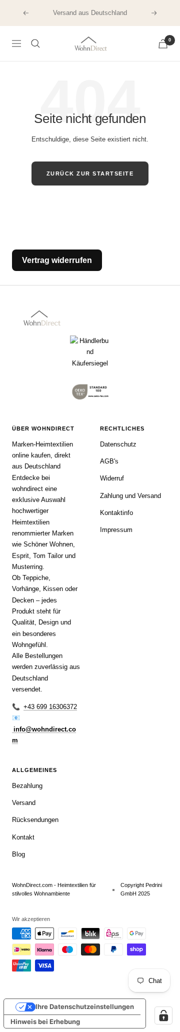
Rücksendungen (35, 820)
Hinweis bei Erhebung (45, 1022)
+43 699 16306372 (50, 706)
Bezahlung (27, 786)
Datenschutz (118, 444)
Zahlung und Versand (130, 496)
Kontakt (23, 837)
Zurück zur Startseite (90, 173)
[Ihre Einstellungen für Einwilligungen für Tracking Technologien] (163, 1015)
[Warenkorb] (163, 43)
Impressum (116, 530)
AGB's (109, 461)
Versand (24, 802)
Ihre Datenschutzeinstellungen (85, 1006)
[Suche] (35, 43)
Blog (18, 854)
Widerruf (112, 478)
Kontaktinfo (116, 512)
